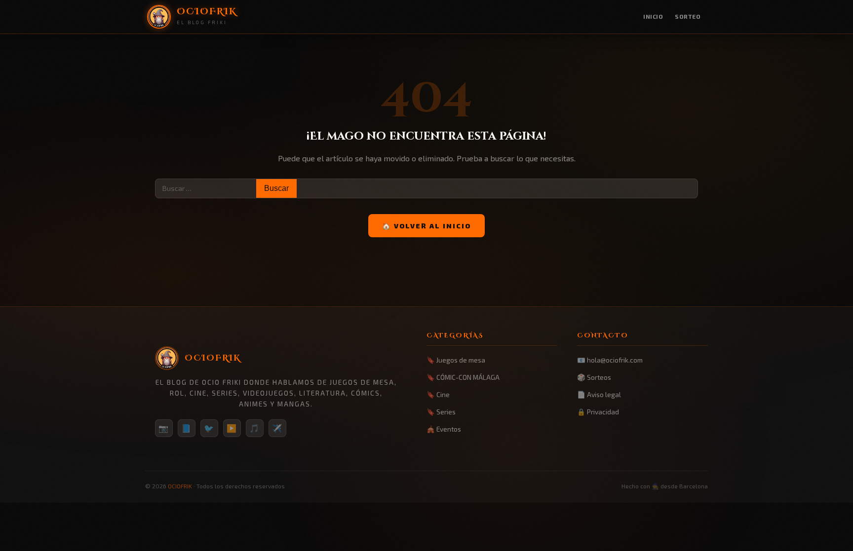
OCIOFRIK (180, 485)
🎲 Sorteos (594, 377)
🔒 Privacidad (598, 411)
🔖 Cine (438, 394)
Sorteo (687, 16)
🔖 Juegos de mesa (455, 360)
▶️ (232, 428)
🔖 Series (441, 411)
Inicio (653, 16)
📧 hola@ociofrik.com (610, 360)
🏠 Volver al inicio (426, 225)
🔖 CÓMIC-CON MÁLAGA (463, 377)
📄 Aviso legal (599, 394)
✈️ (277, 428)
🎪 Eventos (443, 429)
